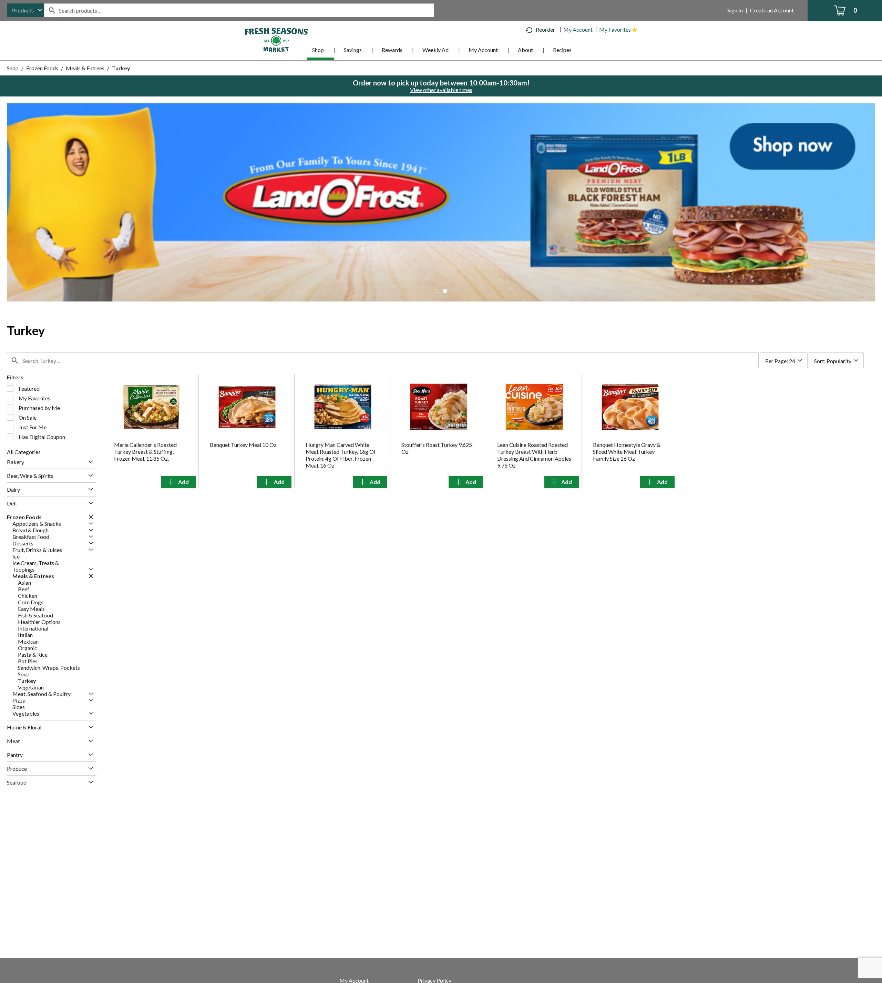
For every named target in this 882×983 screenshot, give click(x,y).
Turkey (121, 68)
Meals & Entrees (85, 68)
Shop (13, 68)
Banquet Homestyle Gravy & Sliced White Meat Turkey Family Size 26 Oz (626, 451)
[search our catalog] (51, 10)
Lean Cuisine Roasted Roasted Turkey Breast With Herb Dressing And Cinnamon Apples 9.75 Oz (534, 455)
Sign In (735, 10)
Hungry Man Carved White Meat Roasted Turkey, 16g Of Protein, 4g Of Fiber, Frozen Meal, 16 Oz (341, 455)
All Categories (24, 452)
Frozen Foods (42, 68)
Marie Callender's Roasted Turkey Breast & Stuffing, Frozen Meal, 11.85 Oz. (145, 451)
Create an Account (772, 10)
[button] (441, 201)
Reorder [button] (545, 29)
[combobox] (25, 10)
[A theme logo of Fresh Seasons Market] (276, 39)
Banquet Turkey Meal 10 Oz (243, 444)
